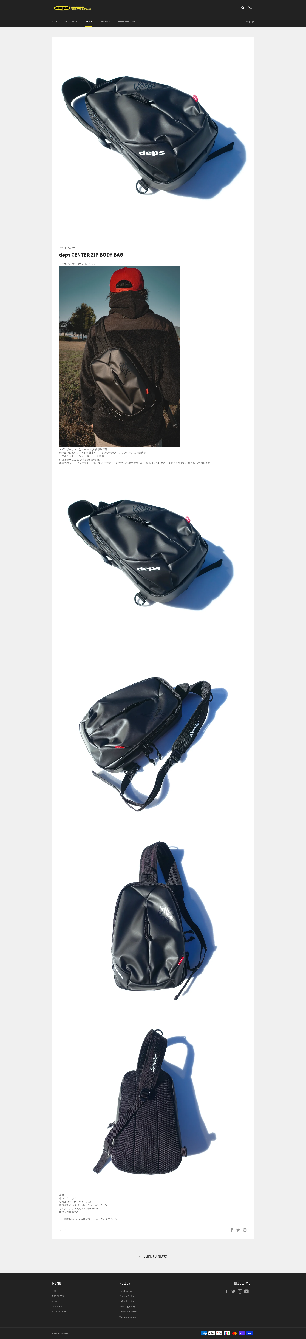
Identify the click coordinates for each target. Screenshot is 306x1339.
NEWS (88, 21)
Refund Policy (126, 1301)
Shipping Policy (127, 1306)
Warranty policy (127, 1316)
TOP (54, 21)
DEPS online (63, 1333)
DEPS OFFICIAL (127, 21)
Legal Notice (125, 1290)
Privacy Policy (126, 1296)
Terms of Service (128, 1311)
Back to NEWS (155, 1256)
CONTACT (105, 21)
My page (250, 21)
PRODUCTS (71, 21)
